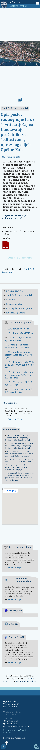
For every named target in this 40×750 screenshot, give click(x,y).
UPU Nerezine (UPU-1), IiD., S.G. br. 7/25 (19, 391)
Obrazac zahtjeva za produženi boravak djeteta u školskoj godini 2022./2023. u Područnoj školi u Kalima (19, 476)
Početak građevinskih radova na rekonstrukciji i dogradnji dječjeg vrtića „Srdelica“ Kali (19, 446)
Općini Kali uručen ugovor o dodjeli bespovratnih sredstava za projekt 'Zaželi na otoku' (19, 454)
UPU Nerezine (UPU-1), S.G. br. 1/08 (19, 384)
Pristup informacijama (19, 308)
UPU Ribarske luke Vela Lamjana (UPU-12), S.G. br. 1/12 (19, 365)
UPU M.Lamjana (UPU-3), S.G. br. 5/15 (19, 339)
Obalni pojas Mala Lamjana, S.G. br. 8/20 (17, 346)
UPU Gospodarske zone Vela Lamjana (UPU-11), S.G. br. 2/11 (19, 375)
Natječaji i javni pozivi (19, 295)
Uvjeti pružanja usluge (26, 681)
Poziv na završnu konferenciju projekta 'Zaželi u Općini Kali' (19, 460)
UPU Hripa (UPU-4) (18, 329)
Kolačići (7, 732)
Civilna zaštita (14, 291)
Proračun (11, 300)
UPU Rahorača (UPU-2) (20, 333)
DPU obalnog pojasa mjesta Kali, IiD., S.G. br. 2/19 (19, 355)
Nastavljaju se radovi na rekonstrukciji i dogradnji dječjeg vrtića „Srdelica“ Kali (18, 438)
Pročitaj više (15, 419)
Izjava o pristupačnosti (14, 730)
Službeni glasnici (15, 313)
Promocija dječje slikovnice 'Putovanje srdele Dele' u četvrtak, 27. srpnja (18, 467)
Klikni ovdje (14, 568)
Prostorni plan (14, 304)
